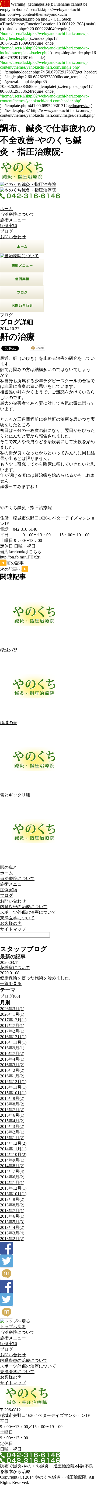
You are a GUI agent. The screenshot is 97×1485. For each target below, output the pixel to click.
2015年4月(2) (12, 1121)
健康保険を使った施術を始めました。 (36, 978)
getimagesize (78, 105)
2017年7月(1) (12, 1025)
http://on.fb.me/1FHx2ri (20, 557)
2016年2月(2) (12, 1070)
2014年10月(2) (13, 1154)
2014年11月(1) (13, 1149)
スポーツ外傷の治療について (28, 912)
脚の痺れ (11, 867)
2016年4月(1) (12, 1059)
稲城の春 (8, 722)
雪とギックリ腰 (15, 795)
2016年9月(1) (12, 1048)
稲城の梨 (8, 650)
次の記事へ (11, 569)
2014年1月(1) (12, 1182)
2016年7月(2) (12, 1053)
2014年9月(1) (12, 1160)
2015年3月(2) (12, 1126)
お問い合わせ (13, 237)
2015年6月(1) (12, 1115)
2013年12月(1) (13, 1188)
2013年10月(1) (13, 1193)
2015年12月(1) (13, 1081)
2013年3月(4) (12, 1233)
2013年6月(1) (12, 1216)
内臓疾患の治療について (23, 906)
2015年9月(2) (12, 1098)
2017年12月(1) (13, 1020)
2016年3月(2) (12, 1064)
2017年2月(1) (12, 1031)
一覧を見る (11, 983)
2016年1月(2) (12, 1076)
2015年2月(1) (12, 1132)
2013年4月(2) (12, 1227)
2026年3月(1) (12, 1008)
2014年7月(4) (12, 1171)
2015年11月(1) (13, 1087)
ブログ (6, 231)
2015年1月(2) (12, 1137)
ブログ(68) (10, 996)
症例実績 (8, 225)
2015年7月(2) (12, 1109)
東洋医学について (17, 918)
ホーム (6, 208)
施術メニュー (13, 220)
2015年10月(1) (13, 1093)
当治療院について (17, 214)
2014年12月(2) (13, 1143)
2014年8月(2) (12, 1165)
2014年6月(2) (12, 1177)
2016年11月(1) (13, 1042)
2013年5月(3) (12, 1222)
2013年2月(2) (12, 1238)
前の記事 (15, 563)
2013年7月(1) (12, 1210)
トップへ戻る (13, 1326)
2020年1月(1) (12, 1014)
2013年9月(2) (12, 1199)
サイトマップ (13, 929)
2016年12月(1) (13, 1036)
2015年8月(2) (12, 1104)
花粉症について (15, 967)
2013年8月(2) (12, 1205)
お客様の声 (11, 923)
